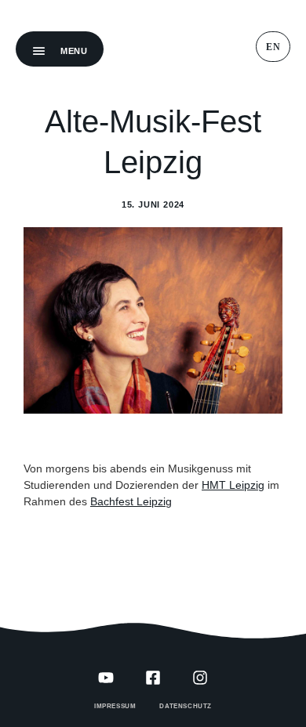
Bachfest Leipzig (131, 501)
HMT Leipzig (233, 485)
